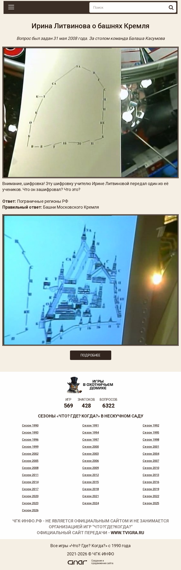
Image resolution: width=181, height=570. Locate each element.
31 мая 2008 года (70, 38)
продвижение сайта (102, 563)
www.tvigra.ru (127, 532)
